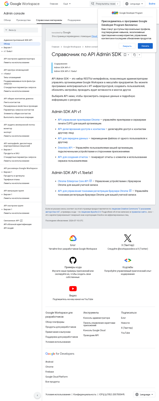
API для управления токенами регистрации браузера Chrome (93, 191)
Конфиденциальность (84, 394)
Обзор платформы (54, 322)
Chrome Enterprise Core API (73, 181)
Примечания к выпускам (57, 332)
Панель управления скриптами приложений (99, 324)
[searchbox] (21, 30)
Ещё (66, 3)
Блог (123, 318)
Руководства (23, 20)
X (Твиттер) (127, 328)
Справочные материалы (49, 20)
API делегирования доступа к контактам (81, 129)
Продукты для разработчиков (60, 327)
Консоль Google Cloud (94, 330)
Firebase (49, 372)
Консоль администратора (96, 318)
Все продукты (52, 381)
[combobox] (105, 4)
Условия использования (57, 342)
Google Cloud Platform (56, 376)
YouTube (125, 333)
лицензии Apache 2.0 (91, 212)
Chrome (49, 367)
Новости (125, 323)
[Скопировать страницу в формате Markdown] (134, 54)
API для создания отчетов (73, 157)
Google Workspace (72, 47)
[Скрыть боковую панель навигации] (37, 395)
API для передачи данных (73, 138)
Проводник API (91, 335)
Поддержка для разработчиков (61, 337)
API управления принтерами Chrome (79, 119)
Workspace (31, 4)
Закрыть (127, 46)
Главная (54, 3)
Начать (145, 46)
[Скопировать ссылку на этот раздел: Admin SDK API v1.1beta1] (96, 173)
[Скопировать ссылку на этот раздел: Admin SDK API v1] (84, 112)
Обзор (7, 20)
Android (49, 362)
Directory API (65, 147)
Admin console (14, 13)
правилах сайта (139, 212)
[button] (20, 47)
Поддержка (74, 20)
